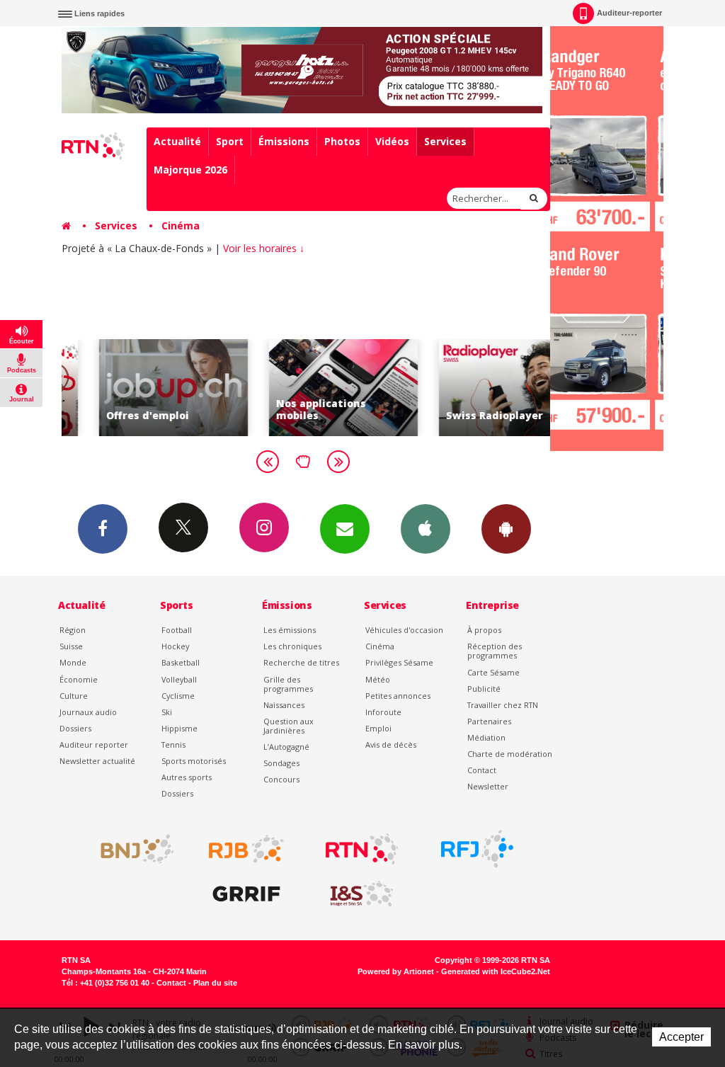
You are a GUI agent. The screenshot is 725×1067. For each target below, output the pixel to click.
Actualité (177, 141)
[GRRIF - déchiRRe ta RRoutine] (246, 894)
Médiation (486, 737)
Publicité (484, 688)
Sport (230, 141)
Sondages (281, 763)
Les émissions (289, 629)
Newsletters (345, 529)
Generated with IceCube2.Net (495, 971)
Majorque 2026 (190, 169)
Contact (481, 770)
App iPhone (425, 529)
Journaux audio (88, 712)
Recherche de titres (301, 662)
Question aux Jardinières (288, 726)
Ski (166, 712)
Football (176, 629)
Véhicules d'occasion (404, 629)
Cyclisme (178, 695)
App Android (506, 529)
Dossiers (75, 728)
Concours (281, 779)
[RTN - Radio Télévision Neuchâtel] (362, 849)
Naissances (283, 704)
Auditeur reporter (93, 744)
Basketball (180, 662)
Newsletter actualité (97, 760)
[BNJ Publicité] (131, 849)
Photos (342, 141)
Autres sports (186, 777)
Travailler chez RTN (502, 704)
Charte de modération (509, 753)
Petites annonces (397, 695)
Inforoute (383, 712)
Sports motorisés (193, 760)
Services (445, 141)
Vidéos (392, 141)
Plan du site (215, 982)
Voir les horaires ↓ (263, 248)
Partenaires (489, 721)
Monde (72, 662)
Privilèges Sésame (399, 662)
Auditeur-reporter (629, 12)
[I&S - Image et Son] (362, 894)
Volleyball (179, 679)
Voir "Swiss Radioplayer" (475, 387)
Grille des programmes (288, 684)
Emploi (378, 728)
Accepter (681, 1037)
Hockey (175, 646)
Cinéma (180, 225)
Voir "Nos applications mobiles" (306, 387)
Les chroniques (292, 646)
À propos (484, 629)
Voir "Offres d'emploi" (136, 387)
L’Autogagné (286, 746)
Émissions (283, 141)
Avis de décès (390, 744)
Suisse (71, 646)
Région (72, 629)
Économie (78, 679)
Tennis (173, 744)
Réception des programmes (494, 650)
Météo (377, 679)
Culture (73, 695)
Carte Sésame (493, 672)
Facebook (102, 529)
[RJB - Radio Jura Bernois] (246, 849)
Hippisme (179, 728)
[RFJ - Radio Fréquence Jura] (477, 849)
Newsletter (487, 786)
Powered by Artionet (396, 971)
